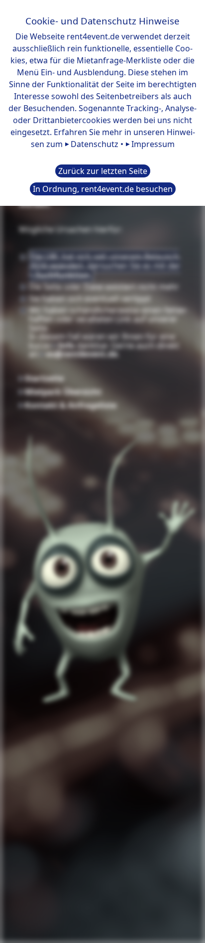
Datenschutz (94, 144)
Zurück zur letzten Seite (102, 170)
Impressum (153, 144)
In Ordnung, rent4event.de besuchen (103, 188)
